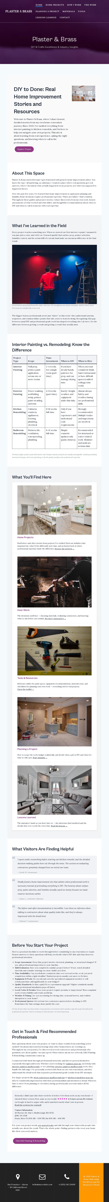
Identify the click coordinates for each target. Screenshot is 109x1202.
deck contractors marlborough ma (49, 1077)
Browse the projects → (64, 549)
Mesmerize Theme (91, 1185)
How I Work (74, 5)
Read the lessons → (59, 826)
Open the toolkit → (25, 689)
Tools (81, 11)
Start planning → (40, 758)
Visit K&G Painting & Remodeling (30, 1141)
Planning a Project (47, 11)
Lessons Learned (46, 17)
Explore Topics (24, 149)
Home (39, 5)
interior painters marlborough (25, 1066)
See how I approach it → (55, 618)
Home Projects (55, 5)
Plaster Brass (18, 11)
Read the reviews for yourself (28, 1105)
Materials (68, 11)
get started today (46, 1125)
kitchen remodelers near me (80, 1077)
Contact (65, 17)
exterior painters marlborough (68, 1066)
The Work (90, 5)
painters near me (73, 1063)
